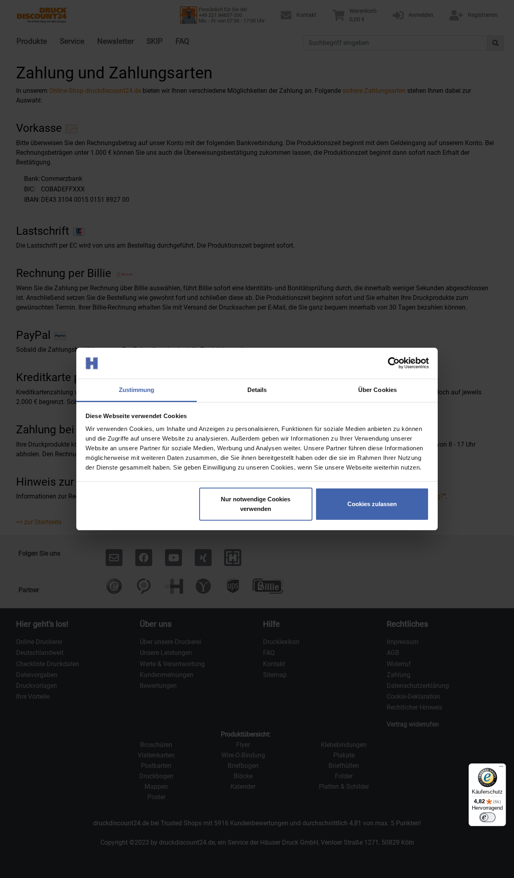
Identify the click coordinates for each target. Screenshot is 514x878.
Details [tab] (257, 389)
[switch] (487, 817)
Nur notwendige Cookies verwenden (255, 504)
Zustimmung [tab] (137, 389)
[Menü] (501, 768)
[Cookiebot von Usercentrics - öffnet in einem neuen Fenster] (394, 363)
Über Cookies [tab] (377, 389)
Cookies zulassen (372, 504)
